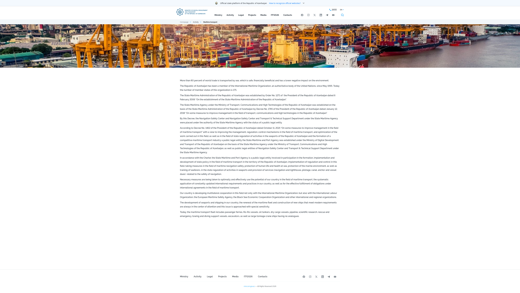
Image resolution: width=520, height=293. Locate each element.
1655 (334, 9)
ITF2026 (275, 15)
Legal (241, 15)
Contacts (287, 15)
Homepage (184, 22)
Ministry (218, 15)
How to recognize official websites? (285, 3)
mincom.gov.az (249, 286)
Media (263, 15)
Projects (252, 15)
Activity (230, 15)
